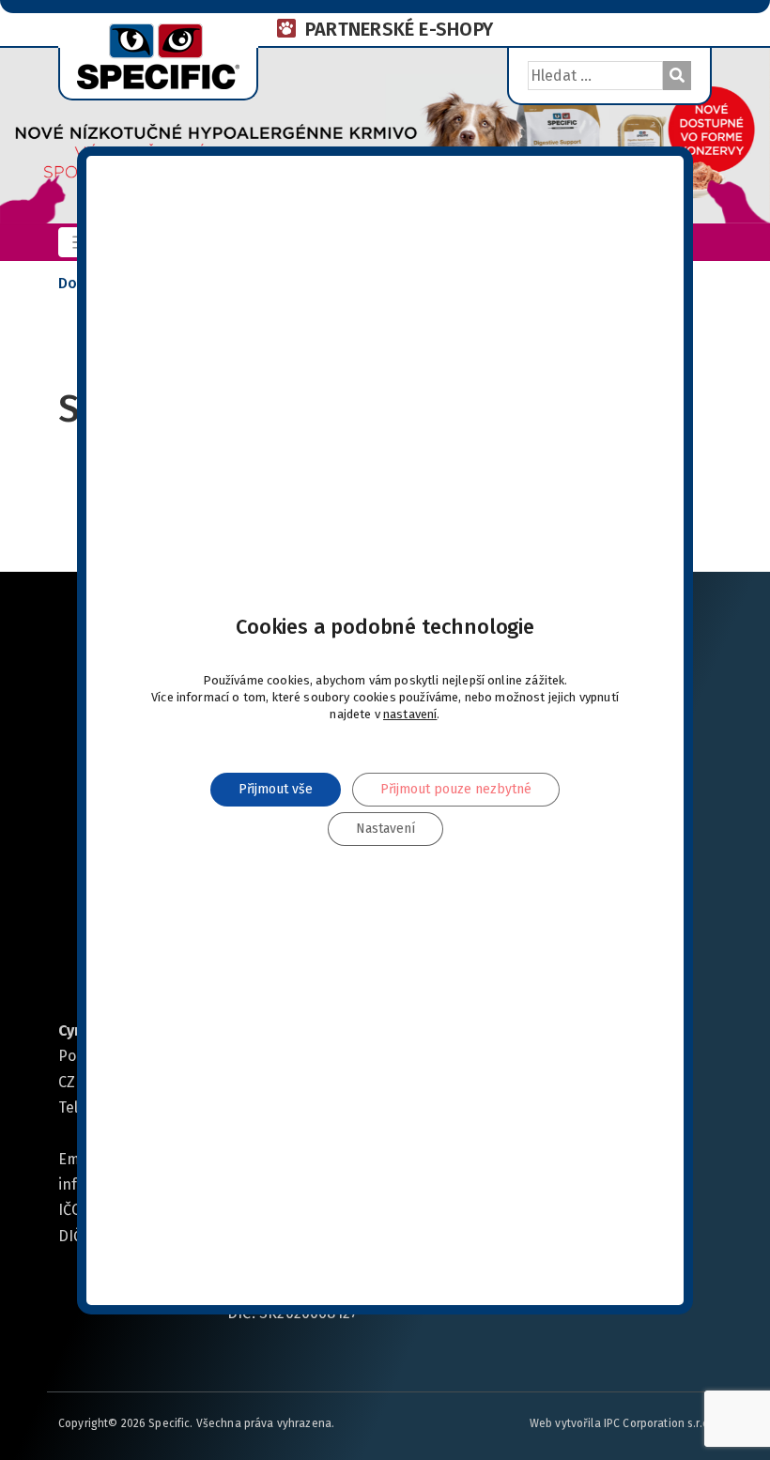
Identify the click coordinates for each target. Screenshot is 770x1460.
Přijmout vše (276, 788)
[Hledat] (677, 75)
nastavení (410, 713)
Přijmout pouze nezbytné (455, 788)
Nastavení (385, 828)
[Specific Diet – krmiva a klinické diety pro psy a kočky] (158, 54)
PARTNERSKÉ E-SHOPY (399, 29)
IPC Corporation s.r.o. (658, 1423)
